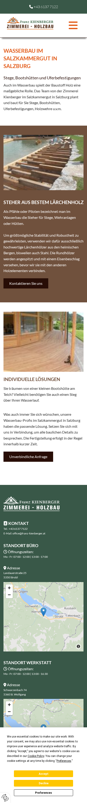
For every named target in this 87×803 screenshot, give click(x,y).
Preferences (43, 792)
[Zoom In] (9, 587)
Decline (43, 783)
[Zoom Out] (9, 594)
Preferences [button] (64, 761)
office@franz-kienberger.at (29, 533)
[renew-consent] (5, 798)
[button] (68, 25)
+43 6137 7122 (46, 6)
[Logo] (30, 23)
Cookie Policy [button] (36, 756)
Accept (43, 773)
